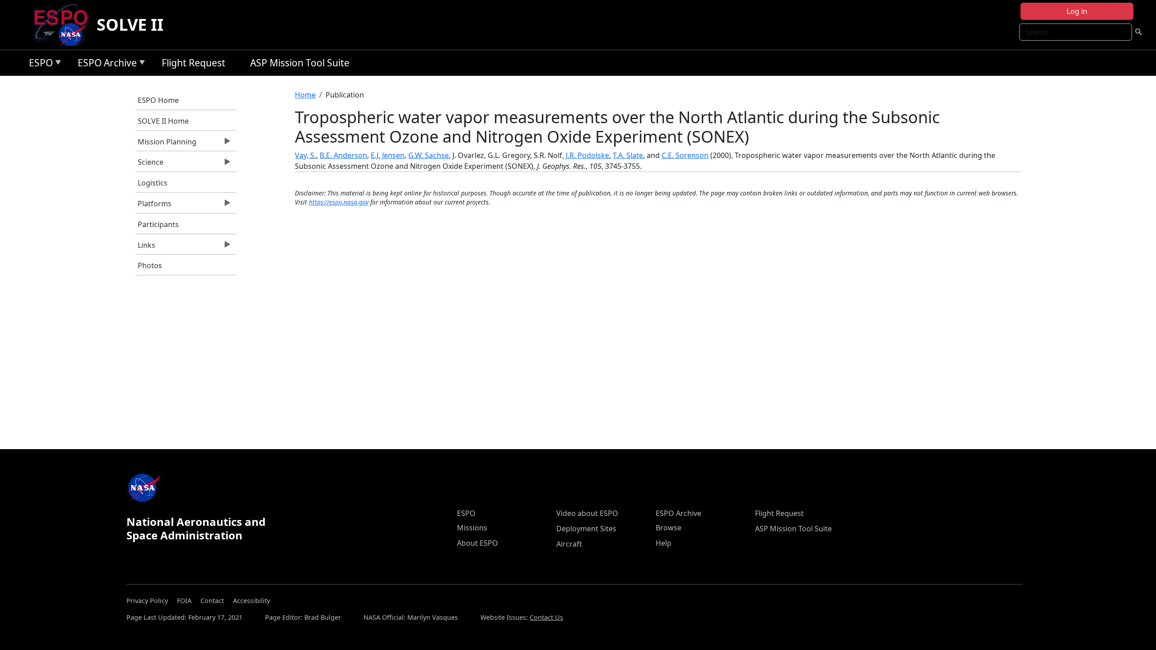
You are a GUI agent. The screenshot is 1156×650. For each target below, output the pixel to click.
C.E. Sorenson (685, 155)
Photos (150, 265)
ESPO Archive (105, 64)
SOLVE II (130, 25)
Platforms (153, 206)
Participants (158, 224)
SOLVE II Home (163, 121)
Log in (1077, 11)
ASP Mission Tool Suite (300, 62)
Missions (472, 528)
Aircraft (569, 544)
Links (145, 247)
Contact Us (546, 617)
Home (305, 95)
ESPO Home (158, 100)
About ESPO (477, 543)
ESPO (38, 64)
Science (149, 164)
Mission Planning (165, 144)
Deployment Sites (586, 529)
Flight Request (193, 62)
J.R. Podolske (587, 155)
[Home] (64, 24)
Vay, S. (305, 155)
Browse (668, 528)
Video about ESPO (587, 513)
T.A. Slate (628, 155)
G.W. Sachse (428, 155)
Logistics (153, 183)
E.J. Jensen (388, 155)
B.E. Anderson (343, 155)
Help (663, 543)
